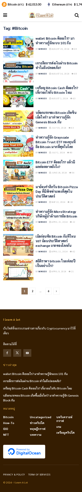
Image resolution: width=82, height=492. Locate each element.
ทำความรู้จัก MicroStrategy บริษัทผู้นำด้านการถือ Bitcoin (56, 213)
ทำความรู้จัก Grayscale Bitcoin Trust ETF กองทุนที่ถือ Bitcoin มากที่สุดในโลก (55, 142)
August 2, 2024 (59, 98)
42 (73, 251)
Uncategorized (40, 417)
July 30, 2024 (58, 127)
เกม (58, 426)
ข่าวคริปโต (37, 423)
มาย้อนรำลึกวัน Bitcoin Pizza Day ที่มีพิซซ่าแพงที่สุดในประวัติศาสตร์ (57, 191)
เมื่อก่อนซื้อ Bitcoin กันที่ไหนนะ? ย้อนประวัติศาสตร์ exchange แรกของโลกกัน (56, 241)
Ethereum (62, 4)
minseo (42, 48)
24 (71, 201)
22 (73, 221)
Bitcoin (10, 40)
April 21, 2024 (59, 221)
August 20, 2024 (60, 48)
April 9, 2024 (58, 271)
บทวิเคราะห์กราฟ (64, 419)
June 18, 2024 (59, 172)
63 (73, 98)
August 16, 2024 (60, 73)
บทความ (35, 434)
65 (75, 48)
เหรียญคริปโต (65, 432)
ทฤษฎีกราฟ (37, 429)
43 (72, 127)
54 (72, 172)
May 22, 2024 (58, 201)
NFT (6, 434)
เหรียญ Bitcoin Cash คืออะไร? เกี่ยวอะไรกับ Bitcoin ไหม (57, 90)
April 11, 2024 (59, 251)
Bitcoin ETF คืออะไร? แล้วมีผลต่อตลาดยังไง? (55, 164)
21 (72, 271)
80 (71, 152)
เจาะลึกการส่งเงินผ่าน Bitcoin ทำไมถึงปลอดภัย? (57, 65)
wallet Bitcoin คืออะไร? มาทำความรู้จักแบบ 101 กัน (55, 40)
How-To (8, 423)
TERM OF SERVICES (39, 474)
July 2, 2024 (58, 152)
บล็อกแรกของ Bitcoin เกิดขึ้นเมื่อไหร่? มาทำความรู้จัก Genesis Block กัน (56, 117)
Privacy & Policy (14, 474)
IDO (5, 429)
